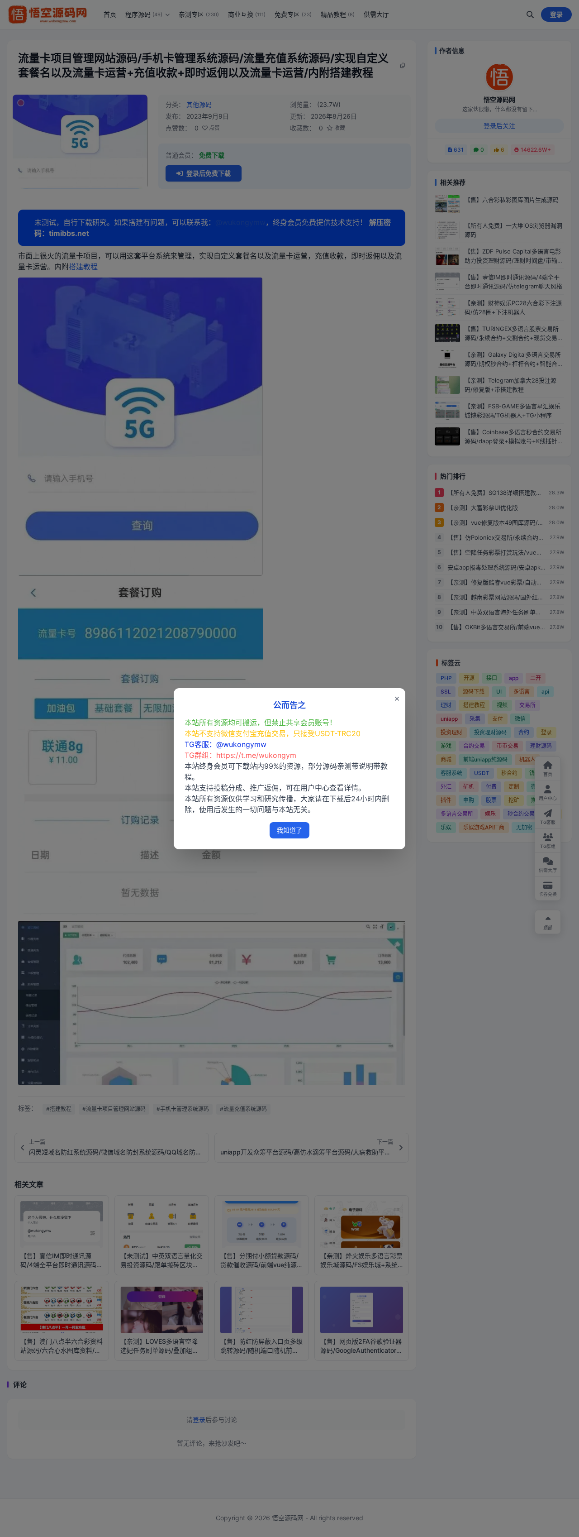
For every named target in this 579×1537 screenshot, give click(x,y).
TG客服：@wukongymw (225, 744)
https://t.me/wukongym (256, 755)
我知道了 (289, 830)
